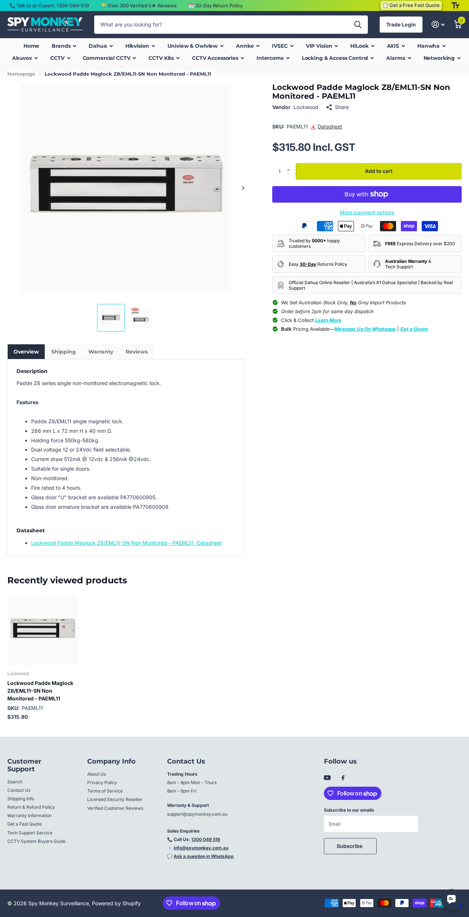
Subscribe (350, 846)
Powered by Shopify (116, 903)
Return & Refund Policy (31, 807)
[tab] (26, 351)
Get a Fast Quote (24, 824)
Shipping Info (20, 798)
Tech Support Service (29, 833)
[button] (243, 188)
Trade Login (401, 24)
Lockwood (305, 107)
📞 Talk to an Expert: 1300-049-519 (49, 5)
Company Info (111, 761)
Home (31, 46)
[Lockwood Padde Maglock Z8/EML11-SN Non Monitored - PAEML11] (42, 629)
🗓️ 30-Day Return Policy (215, 5)
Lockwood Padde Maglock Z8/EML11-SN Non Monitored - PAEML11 (40, 691)
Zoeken (358, 24)
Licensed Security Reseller (115, 799)
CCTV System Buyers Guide (36, 841)
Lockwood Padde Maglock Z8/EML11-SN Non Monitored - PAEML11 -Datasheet (126, 543)
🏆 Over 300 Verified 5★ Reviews (139, 5)
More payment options (367, 212)
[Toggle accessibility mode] (455, 5)
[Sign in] (438, 24)
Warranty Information (29, 815)
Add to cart (378, 171)
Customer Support (24, 765)
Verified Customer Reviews (115, 808)
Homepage (21, 74)
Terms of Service (105, 791)
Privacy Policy (102, 782)
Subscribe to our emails (349, 810)
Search (14, 781)
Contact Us (18, 790)
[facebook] (342, 778)
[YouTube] (327, 778)
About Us (96, 774)
